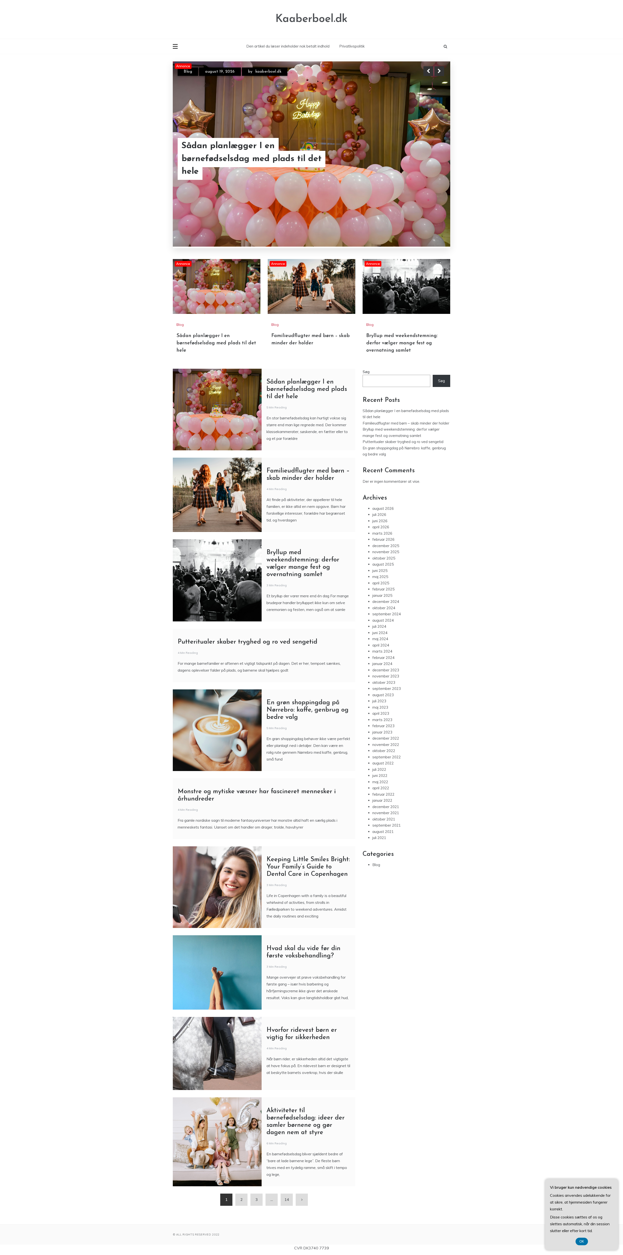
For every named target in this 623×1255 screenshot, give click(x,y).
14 (286, 1199)
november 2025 (385, 552)
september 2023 (386, 688)
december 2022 (385, 738)
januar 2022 (382, 800)
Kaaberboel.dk (311, 19)
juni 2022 (379, 775)
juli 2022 (379, 769)
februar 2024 (383, 657)
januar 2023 (382, 732)
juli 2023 (379, 701)
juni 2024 (379, 632)
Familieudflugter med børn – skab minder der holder (406, 423)
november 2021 (385, 813)
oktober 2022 (383, 750)
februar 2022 (383, 794)
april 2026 (380, 527)
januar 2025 (382, 595)
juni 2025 (379, 570)
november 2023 (385, 676)
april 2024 (380, 645)
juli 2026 (379, 514)
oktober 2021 (383, 819)
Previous (428, 71)
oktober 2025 (383, 558)
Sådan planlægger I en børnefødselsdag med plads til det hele (216, 343)
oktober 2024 (383, 608)
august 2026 (383, 508)
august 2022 (383, 763)
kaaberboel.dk (263, 76)
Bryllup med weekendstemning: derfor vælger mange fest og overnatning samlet (259, 165)
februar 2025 (383, 589)
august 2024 (383, 620)
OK (581, 1241)
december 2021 (385, 806)
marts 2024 (382, 651)
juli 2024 (379, 626)
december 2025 (385, 545)
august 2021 (383, 831)
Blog (188, 76)
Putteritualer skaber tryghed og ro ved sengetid (247, 642)
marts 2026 (382, 533)
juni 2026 (379, 521)
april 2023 (380, 713)
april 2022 (380, 788)
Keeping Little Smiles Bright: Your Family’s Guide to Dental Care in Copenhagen (308, 867)
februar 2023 (383, 726)
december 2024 (385, 601)
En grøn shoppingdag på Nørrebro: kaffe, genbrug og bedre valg (307, 710)
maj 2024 (380, 639)
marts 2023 (382, 719)
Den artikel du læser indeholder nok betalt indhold (288, 46)
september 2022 (386, 757)
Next (439, 71)
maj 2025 (380, 576)
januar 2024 (382, 663)
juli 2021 (379, 837)
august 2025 (383, 564)
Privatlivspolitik (352, 46)
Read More (430, 165)
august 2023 (383, 695)
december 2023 (385, 670)
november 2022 (385, 744)
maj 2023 (380, 707)
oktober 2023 (383, 682)
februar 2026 (383, 539)
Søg (366, 371)
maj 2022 (380, 782)
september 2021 (386, 825)
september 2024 (386, 614)
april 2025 (380, 583)
